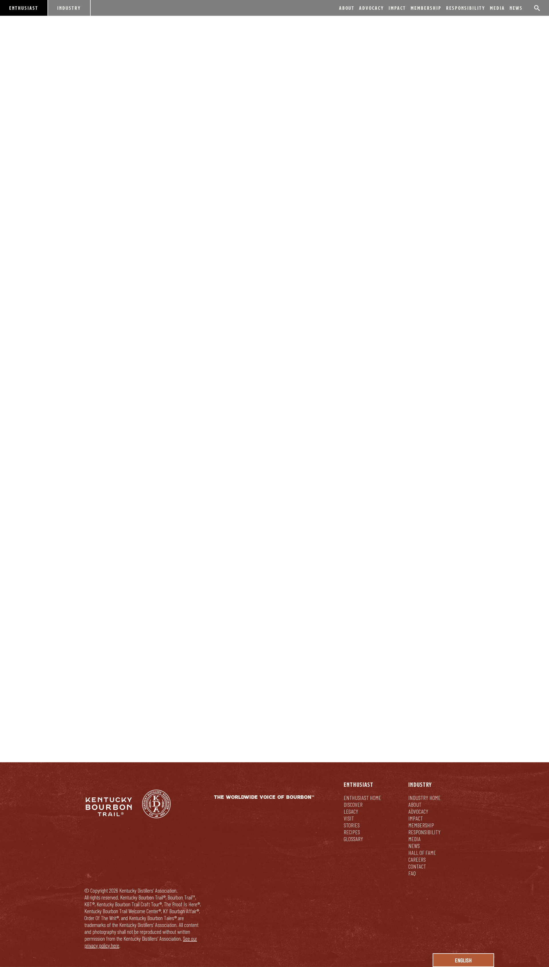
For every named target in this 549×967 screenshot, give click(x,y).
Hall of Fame (422, 852)
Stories (352, 825)
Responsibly (274, 691)
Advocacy (371, 8)
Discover (353, 804)
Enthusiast (23, 8)
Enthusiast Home (362, 797)
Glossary (353, 838)
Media (497, 8)
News (516, 8)
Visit (349, 818)
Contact (417, 866)
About (347, 8)
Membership (426, 8)
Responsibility (465, 8)
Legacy (351, 811)
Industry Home (424, 797)
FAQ (412, 873)
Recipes (352, 832)
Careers (417, 859)
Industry (69, 8)
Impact (397, 8)
